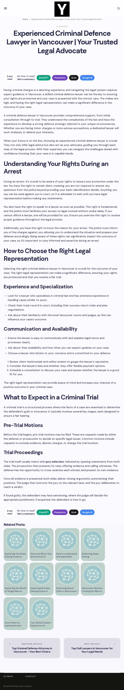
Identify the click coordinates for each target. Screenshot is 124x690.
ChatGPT (44, 77)
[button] (5, 8)
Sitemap (8, 676)
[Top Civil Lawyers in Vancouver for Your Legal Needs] (92, 648)
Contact (30, 676)
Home (25, 19)
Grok (73, 77)
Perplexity (59, 77)
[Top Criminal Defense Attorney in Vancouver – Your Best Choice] (32, 648)
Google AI (87, 77)
